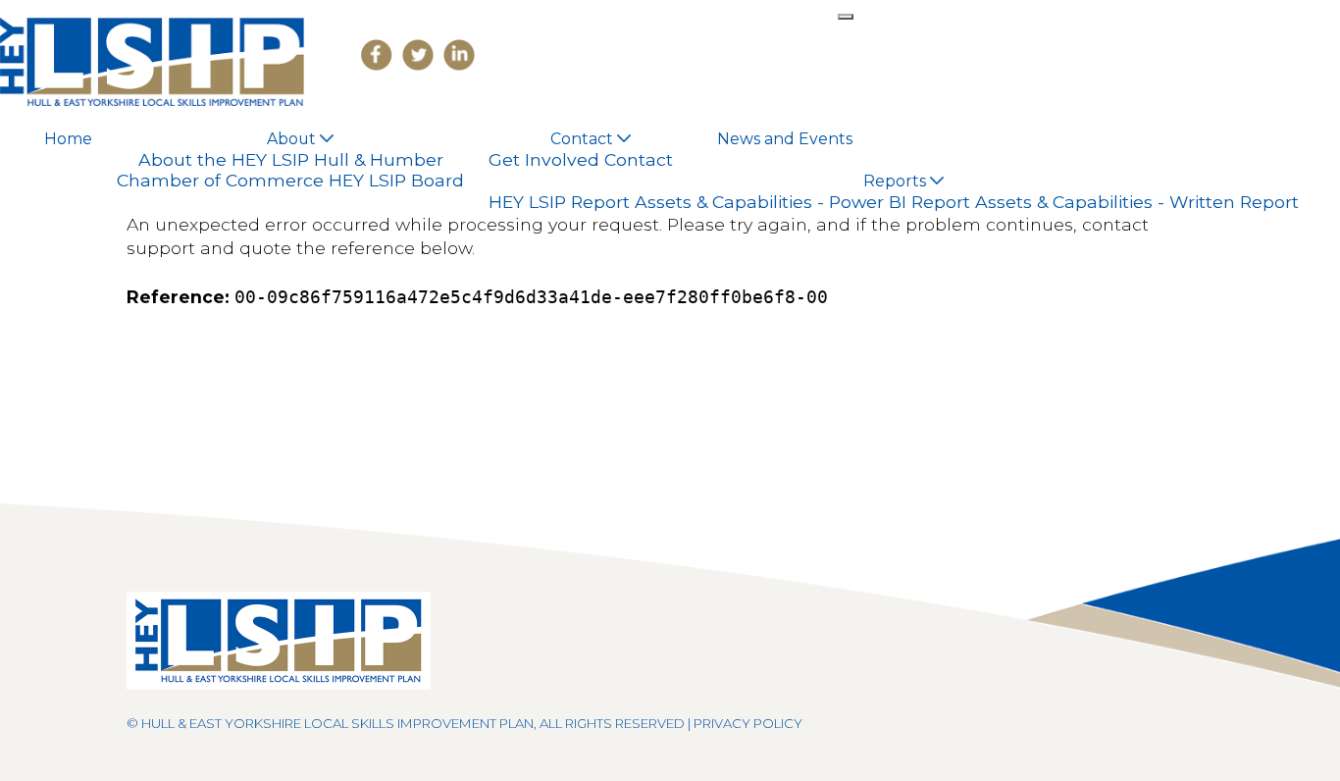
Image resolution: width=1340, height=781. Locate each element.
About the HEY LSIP (223, 159)
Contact (583, 139)
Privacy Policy (748, 723)
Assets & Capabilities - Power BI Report (802, 201)
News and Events (784, 139)
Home (68, 139)
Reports (896, 181)
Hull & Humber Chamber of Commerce (280, 170)
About (293, 139)
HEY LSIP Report (559, 201)
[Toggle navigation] (845, 17)
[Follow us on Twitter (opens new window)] (413, 54)
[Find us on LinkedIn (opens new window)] (454, 54)
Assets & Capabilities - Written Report (1137, 201)
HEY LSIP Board (396, 180)
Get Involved (544, 159)
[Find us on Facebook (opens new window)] (371, 54)
